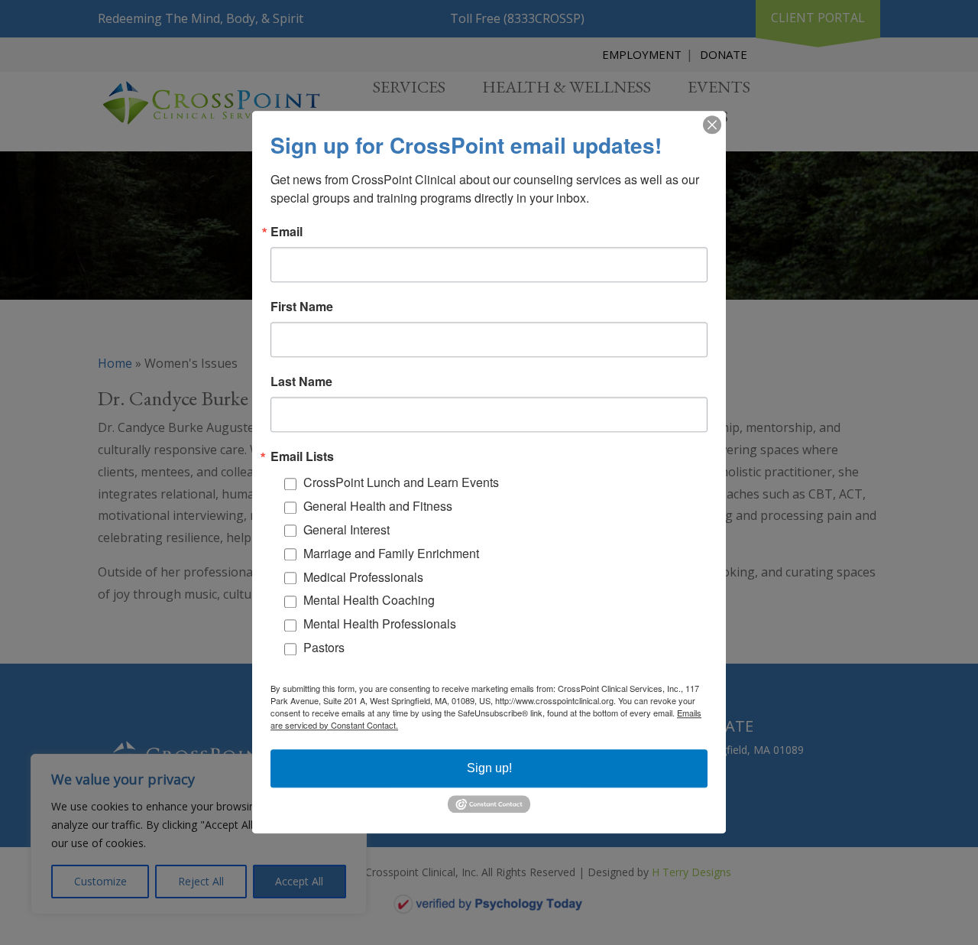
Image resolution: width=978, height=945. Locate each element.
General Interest (346, 529)
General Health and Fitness (377, 506)
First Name (301, 306)
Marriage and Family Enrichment (391, 553)
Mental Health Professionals (379, 624)
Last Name (301, 381)
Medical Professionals (363, 577)
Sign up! (489, 768)
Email (286, 232)
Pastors (324, 647)
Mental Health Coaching (369, 600)
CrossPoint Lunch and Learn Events (401, 483)
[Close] (712, 124)
